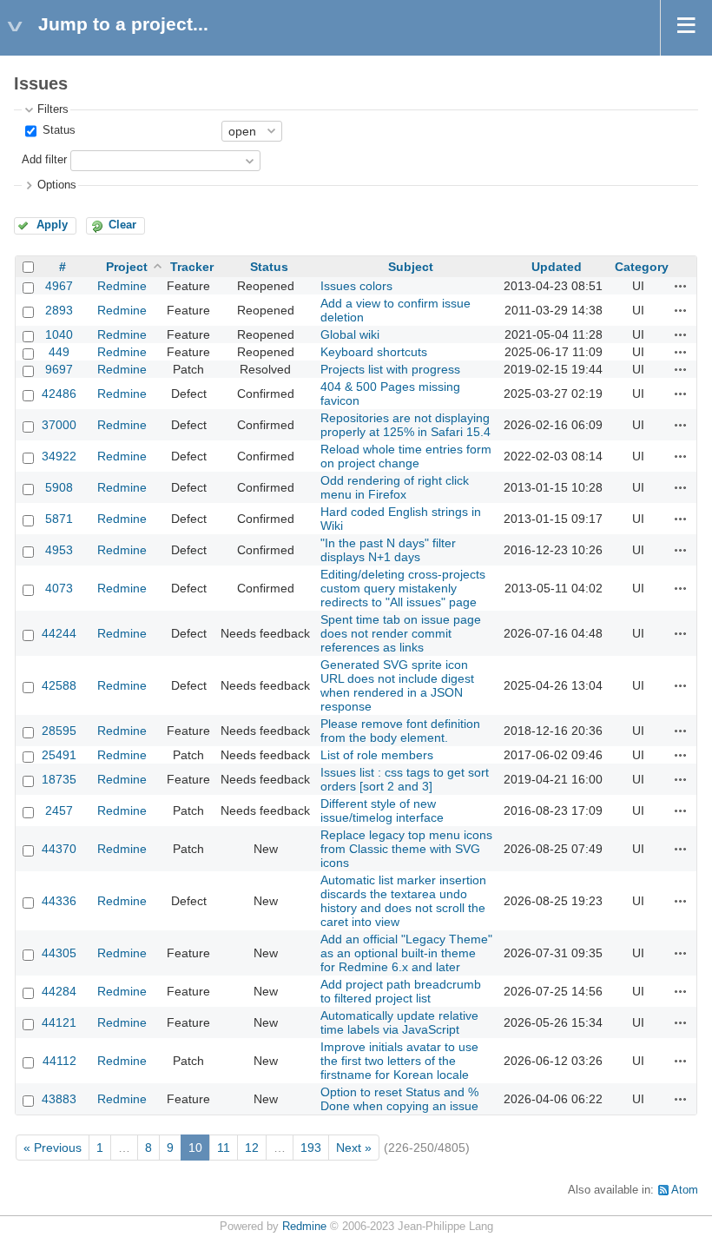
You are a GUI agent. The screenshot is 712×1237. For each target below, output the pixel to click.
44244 (59, 633)
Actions (681, 286)
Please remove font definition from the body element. (400, 730)
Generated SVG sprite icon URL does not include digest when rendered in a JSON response (397, 685)
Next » (354, 1147)
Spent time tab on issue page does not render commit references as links (400, 633)
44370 (59, 849)
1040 (59, 334)
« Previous (52, 1147)
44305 (59, 953)
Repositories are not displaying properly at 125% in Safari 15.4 (405, 425)
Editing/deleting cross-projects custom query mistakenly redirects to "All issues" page (402, 588)
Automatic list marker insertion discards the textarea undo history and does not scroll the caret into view (403, 901)
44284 (59, 991)
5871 (59, 519)
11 (223, 1147)
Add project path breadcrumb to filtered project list (400, 991)
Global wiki (349, 334)
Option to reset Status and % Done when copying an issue (399, 1099)
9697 (59, 369)
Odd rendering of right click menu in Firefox (394, 487)
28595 (59, 731)
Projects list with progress (390, 369)
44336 (59, 901)
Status (57, 130)
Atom (684, 1190)
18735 (59, 779)
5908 (59, 487)
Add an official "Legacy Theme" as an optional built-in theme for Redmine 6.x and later (406, 953)
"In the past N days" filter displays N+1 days (388, 550)
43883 (59, 1099)
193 (310, 1147)
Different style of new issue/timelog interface (382, 810)
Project (127, 267)
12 (252, 1147)
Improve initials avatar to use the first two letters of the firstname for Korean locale (399, 1061)
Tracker (192, 267)
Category (642, 267)
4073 (59, 588)
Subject (410, 267)
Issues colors (356, 286)
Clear (122, 225)
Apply (52, 225)
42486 (59, 393)
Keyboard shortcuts (373, 352)
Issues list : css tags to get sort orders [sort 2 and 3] (404, 779)
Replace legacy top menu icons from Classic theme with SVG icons (406, 849)
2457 (59, 810)
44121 (59, 1022)
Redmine (122, 286)
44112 (59, 1061)
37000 (59, 425)
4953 (59, 550)
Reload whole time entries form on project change (405, 456)
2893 (59, 310)
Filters (53, 109)
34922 (59, 456)
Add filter (44, 160)
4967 (59, 286)
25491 (59, 755)
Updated (556, 267)
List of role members (376, 755)
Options (56, 185)
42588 (59, 685)
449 (59, 352)
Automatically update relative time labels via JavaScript (399, 1022)
